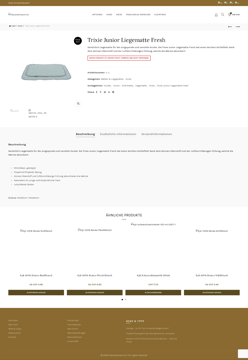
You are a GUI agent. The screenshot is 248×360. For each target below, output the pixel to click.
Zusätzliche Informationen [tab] (118, 134)
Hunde (107, 85)
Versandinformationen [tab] (156, 134)
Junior (116, 85)
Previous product (230, 27)
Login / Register (216, 14)
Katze (119, 14)
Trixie (152, 85)
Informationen (74, 324)
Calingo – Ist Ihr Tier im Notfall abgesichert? (147, 328)
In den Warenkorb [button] (153, 293)
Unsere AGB (72, 341)
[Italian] (232, 3)
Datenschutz (14, 333)
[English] (237, 3)
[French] (226, 3)
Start (13, 26)
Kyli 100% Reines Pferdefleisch (94, 275)
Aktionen (97, 14)
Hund (109, 14)
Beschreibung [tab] (85, 134)
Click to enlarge (78, 103)
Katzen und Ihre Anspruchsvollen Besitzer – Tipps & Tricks (151, 340)
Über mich (13, 324)
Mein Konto (72, 329)
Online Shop (73, 320)
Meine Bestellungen (76, 333)
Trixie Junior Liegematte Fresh (172, 85)
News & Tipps (14, 329)
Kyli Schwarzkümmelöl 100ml (153, 275)
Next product (237, 27)
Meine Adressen (74, 337)
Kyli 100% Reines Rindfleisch (36, 275)
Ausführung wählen (36, 293)
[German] (220, 3)
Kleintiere (160, 14)
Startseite (13, 320)
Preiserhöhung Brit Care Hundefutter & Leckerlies (150, 333)
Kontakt (12, 337)
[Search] (222, 14)
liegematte (141, 85)
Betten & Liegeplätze (112, 79)
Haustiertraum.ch (118, 355)
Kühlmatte (127, 85)
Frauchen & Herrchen (138, 14)
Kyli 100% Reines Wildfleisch (212, 275)
